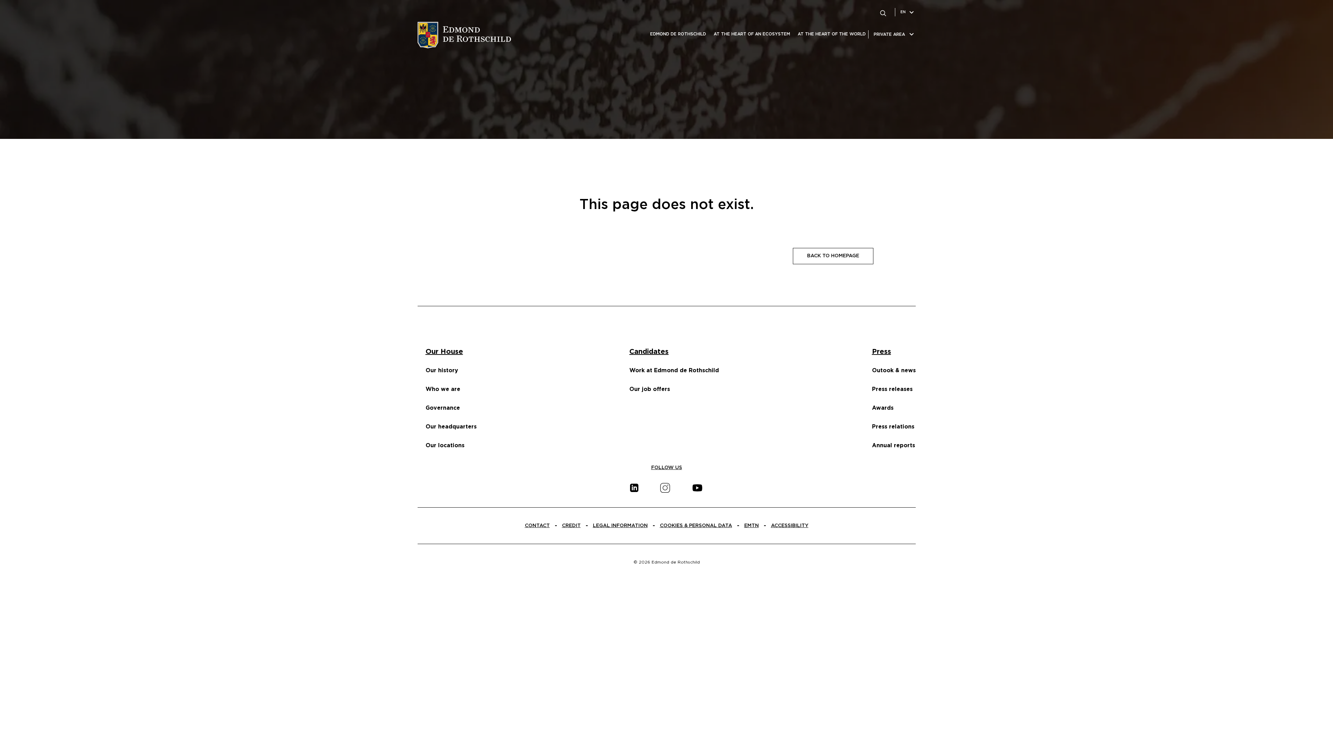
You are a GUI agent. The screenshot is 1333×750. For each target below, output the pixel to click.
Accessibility (789, 525)
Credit (571, 525)
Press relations (893, 427)
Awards (883, 408)
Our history (442, 370)
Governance (443, 408)
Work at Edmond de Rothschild (674, 370)
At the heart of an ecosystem (752, 34)
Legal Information (620, 525)
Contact (537, 525)
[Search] (883, 12)
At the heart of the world (832, 34)
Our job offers (649, 389)
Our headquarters (451, 427)
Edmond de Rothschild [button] (678, 34)
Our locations (445, 445)
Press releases (892, 389)
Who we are (443, 389)
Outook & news (894, 370)
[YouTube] (697, 487)
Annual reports (893, 445)
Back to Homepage (833, 255)
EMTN (751, 525)
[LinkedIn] (634, 487)
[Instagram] (665, 487)
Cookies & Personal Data (696, 525)
